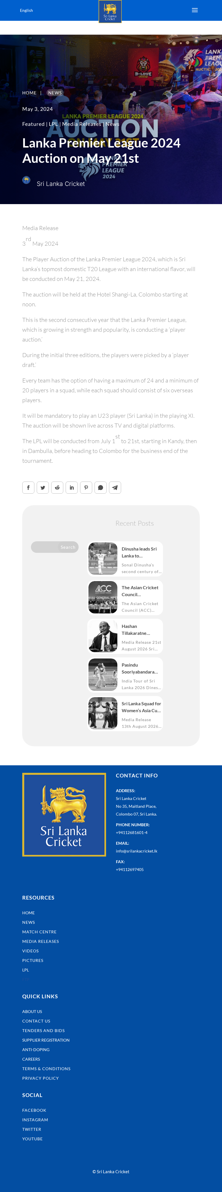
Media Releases (81, 124)
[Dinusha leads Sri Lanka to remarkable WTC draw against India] (102, 558)
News (113, 124)
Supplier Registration (46, 1040)
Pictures (32, 960)
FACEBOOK (34, 1110)
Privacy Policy (40, 1078)
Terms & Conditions (46, 1068)
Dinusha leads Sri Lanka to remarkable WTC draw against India (140, 552)
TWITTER (31, 1129)
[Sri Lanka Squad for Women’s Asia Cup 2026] (102, 713)
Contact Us (36, 1020)
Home (28, 912)
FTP (25, 979)
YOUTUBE (32, 1138)
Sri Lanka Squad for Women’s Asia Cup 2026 (141, 707)
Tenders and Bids (43, 1030)
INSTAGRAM (35, 1119)
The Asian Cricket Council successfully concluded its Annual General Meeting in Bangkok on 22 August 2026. (140, 591)
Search (68, 547)
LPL (53, 124)
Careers (31, 1059)
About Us (32, 1011)
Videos (30, 950)
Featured (33, 124)
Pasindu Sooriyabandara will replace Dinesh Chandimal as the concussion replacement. (141, 668)
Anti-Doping (35, 1049)
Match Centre (39, 931)
